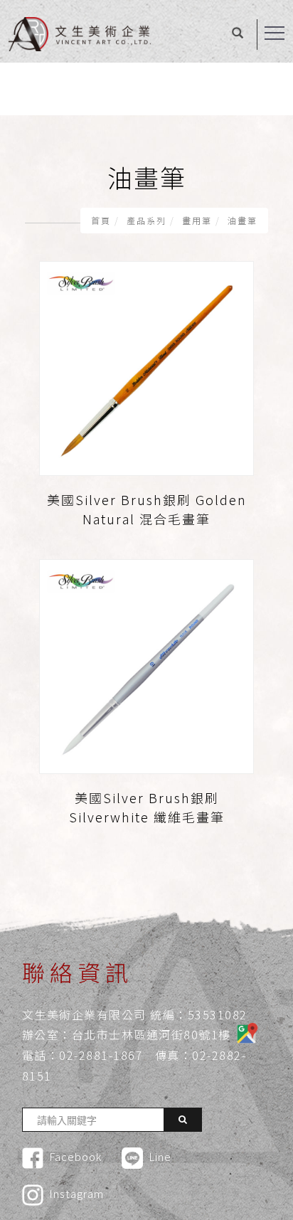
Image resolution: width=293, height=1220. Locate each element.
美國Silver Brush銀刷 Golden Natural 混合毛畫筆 (147, 509)
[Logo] (80, 33)
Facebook (75, 1156)
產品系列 (146, 220)
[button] (237, 34)
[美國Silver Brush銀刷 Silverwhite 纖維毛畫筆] (146, 664)
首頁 (101, 220)
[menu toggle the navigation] (274, 33)
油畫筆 (242, 220)
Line (160, 1156)
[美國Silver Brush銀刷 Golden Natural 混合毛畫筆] (146, 366)
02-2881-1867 (101, 1054)
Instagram (76, 1193)
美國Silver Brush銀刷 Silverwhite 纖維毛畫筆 (147, 807)
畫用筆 (197, 220)
